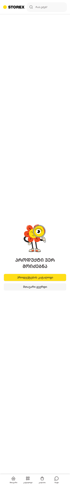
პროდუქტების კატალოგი (35, 277)
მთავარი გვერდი (35, 287)
